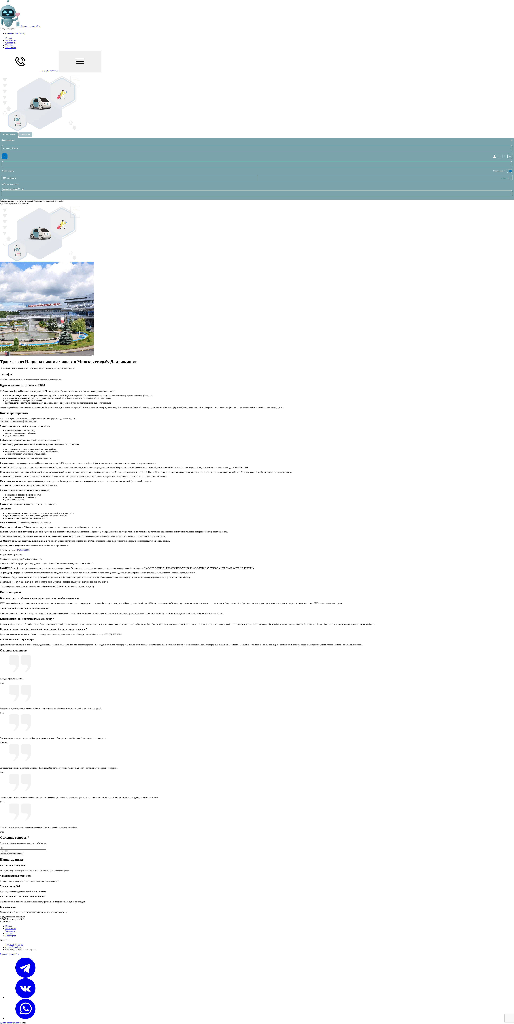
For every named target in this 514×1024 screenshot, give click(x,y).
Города (8, 38)
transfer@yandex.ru (13, 947)
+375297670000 (22, 550)
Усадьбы (9, 45)
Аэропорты (10, 47)
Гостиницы (10, 40)
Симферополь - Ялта (14, 33)
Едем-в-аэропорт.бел (9, 954)
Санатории (10, 43)
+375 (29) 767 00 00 (14, 945)
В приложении (16, 421)
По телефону (30, 421)
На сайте (4, 421)
